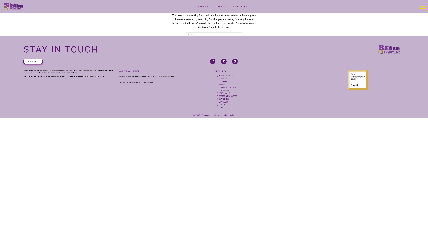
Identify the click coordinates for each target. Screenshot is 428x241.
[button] (423, 7)
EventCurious (230, 115)
